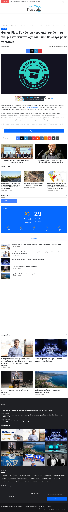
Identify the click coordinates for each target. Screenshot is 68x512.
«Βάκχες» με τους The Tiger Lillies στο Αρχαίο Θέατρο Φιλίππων (28, 259)
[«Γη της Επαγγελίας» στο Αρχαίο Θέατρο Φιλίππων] (5, 269)
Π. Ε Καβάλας (57, 478)
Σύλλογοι (15, 481)
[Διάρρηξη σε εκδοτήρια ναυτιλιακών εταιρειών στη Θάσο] (5, 276)
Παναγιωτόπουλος (6, 481)
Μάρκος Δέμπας (12, 478)
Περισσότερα (33, 131)
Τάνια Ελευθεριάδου (24, 481)
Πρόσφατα (34, 238)
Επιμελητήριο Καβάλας (59, 475)
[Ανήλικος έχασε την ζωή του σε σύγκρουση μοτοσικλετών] (56, 448)
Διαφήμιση (51, 509)
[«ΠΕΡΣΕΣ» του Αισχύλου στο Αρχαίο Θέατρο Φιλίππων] (56, 460)
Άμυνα (15, 475)
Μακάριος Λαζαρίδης (23, 478)
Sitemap (57, 509)
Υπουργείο (34, 481)
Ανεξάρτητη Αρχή (38, 475)
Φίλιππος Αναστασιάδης (44, 481)
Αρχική (4, 25)
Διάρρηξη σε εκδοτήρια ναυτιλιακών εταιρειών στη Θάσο (26, 274)
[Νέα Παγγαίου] (34, 8)
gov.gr (10, 475)
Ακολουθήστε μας (6, 486)
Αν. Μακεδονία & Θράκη (25, 475)
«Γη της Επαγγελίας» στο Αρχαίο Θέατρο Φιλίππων (24, 266)
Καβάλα (4, 478)
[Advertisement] (34, 18)
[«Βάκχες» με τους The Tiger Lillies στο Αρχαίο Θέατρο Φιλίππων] (5, 261)
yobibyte (49, 506)
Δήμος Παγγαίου (48, 475)
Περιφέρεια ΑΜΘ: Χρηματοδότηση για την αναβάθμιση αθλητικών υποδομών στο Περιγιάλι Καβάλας (37, 244)
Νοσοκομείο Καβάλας (46, 478)
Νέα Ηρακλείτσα (35, 478)
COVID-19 (4, 475)
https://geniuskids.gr (33, 107)
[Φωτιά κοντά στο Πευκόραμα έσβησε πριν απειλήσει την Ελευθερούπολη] (34, 176)
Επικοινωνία (63, 509)
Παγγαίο (9, 25)
